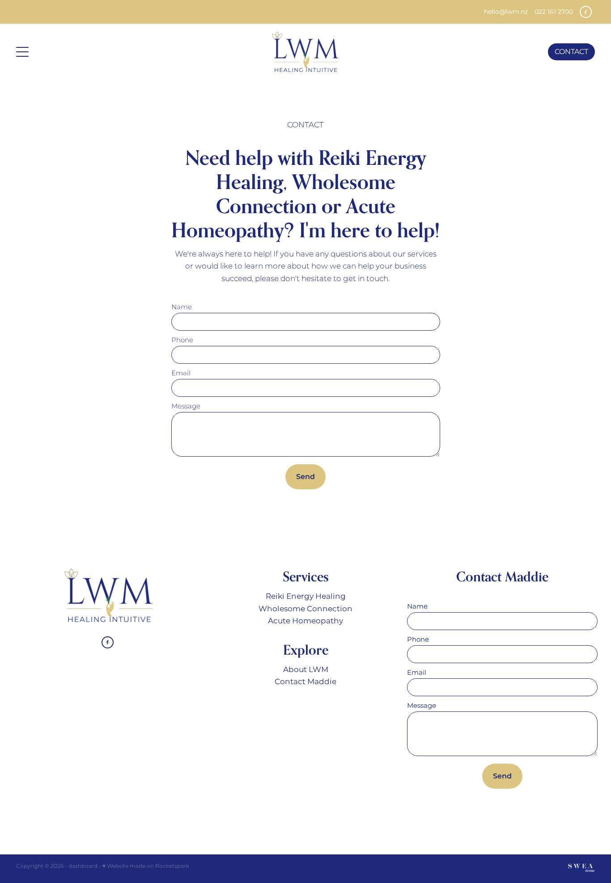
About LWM (305, 670)
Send (305, 477)
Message (185, 406)
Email (181, 373)
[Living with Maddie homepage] (305, 52)
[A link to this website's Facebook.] (586, 12)
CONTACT (571, 52)
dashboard (83, 866)
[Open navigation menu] (88, 52)
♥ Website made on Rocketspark (145, 866)
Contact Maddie (305, 682)
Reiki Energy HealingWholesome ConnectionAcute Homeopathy (305, 608)
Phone (182, 340)
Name (181, 307)
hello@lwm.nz (506, 12)
